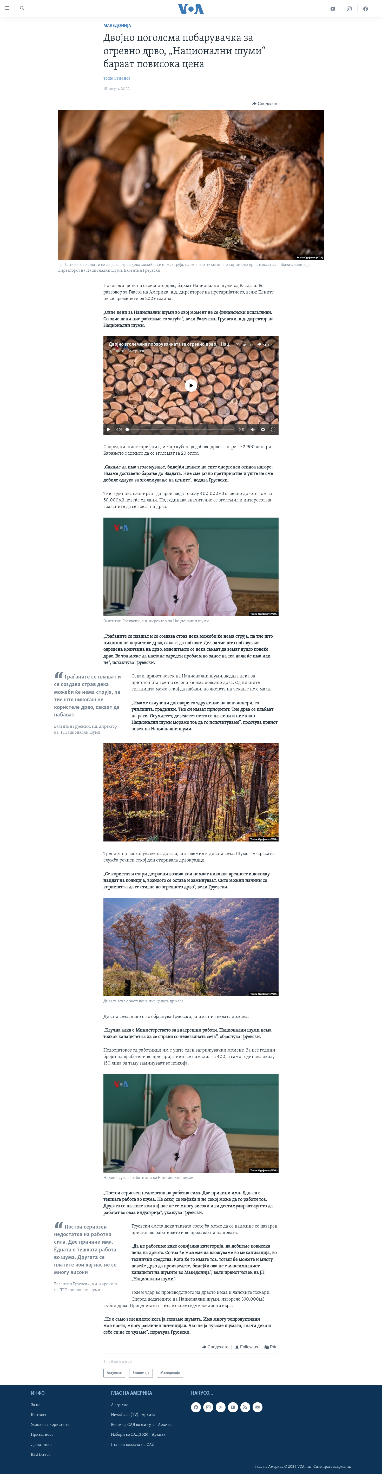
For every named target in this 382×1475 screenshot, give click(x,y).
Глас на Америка (128, 351)
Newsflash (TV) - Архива (133, 1415)
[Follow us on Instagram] (208, 1407)
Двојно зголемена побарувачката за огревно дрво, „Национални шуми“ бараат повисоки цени (211, 344)
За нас (36, 1405)
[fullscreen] (273, 429)
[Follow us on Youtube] (233, 1407)
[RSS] (245, 1407)
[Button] (265, 103)
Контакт (38, 1415)
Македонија (117, 26)
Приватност (42, 1435)
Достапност (41, 1445)
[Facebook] (366, 9)
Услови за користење (50, 1425)
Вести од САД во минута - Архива (141, 1425)
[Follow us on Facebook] (196, 1407)
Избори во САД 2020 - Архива (138, 1435)
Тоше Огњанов (116, 78)
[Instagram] (349, 9)
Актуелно (119, 1405)
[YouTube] (333, 9)
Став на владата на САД (132, 1445)
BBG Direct (40, 1455)
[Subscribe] (257, 1407)
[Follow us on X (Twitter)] (221, 1407)
